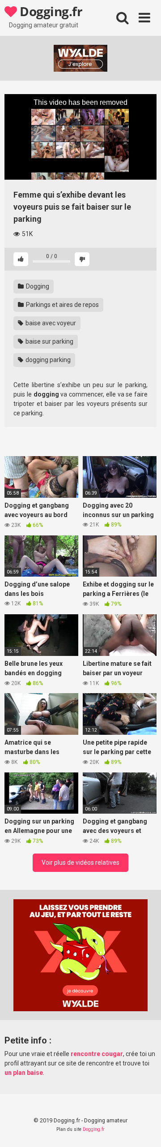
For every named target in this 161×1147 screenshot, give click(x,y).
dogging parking (47, 359)
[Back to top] (144, 1129)
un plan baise (23, 1072)
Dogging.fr (49, 11)
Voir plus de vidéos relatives (80, 862)
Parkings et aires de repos (62, 304)
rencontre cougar (97, 1053)
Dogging (37, 286)
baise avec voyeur (50, 323)
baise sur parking (48, 341)
